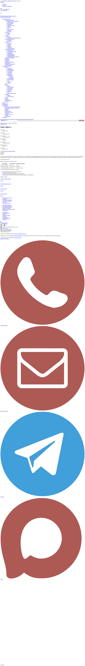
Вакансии (7, 108)
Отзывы (6, 115)
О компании (5, 105)
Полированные (10, 78)
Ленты (6, 97)
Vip (8, 28)
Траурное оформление (11, 51)
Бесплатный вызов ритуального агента (8, 16)
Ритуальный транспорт (9, 38)
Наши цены (5, 210)
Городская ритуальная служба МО (12, 107)
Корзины (7, 94)
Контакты (5, 117)
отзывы (2, 2)
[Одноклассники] (5, 225)
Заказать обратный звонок (5, 17)
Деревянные (9, 75)
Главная (2, 123)
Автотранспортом (11, 48)
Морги (4, 5)
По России (9, 43)
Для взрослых (10, 74)
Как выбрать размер (11, 151)
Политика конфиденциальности (19, 233)
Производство (8, 116)
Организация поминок (7, 207)
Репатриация (7, 62)
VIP (8, 34)
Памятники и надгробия (10, 64)
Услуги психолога (8, 65)
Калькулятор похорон (4, 238)
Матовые (11, 77)
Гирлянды (9, 90)
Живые (8, 85)
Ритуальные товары (7, 66)
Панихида (7, 60)
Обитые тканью (10, 79)
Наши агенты (5, 103)
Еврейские (9, 24)
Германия (9, 46)
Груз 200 (6, 42)
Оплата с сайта (6, 174)
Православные (10, 22)
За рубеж (9, 44)
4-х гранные (9, 71)
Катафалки (9, 41)
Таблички (7, 99)
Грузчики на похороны (9, 57)
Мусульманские (10, 23)
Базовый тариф (10, 29)
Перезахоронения (10, 54)
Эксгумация (9, 52)
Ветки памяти (10, 89)
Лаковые (11, 76)
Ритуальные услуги (6, 19)
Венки (6, 84)
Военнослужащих (10, 25)
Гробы (6, 67)
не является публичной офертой (15, 235)
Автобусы (9, 39)
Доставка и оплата (8, 114)
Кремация (7, 32)
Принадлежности (8, 100)
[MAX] (2, 12)
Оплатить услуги (6, 213)
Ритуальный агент (6, 203)
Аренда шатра (10, 50)
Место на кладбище (7, 208)
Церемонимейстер (11, 55)
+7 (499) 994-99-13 (4, 0)
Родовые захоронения (9, 61)
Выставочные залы (9, 112)
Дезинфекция (10, 53)
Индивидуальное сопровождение (14, 37)
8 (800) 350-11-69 (11, 0)
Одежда (6, 101)
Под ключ (9, 30)
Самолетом (9, 47)
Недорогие (9, 91)
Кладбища (5, 4)
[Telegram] (1, 12)
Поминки (7, 58)
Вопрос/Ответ (8, 111)
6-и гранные (9, 72)
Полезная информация (7, 6)
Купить (5, 151)
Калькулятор (5, 104)
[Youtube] (4, 225)
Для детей (9, 73)
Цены (4, 102)
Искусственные (10, 87)
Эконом (8, 26)
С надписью (9, 88)
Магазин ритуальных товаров (9, 209)
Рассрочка (9, 31)
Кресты (6, 98)
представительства (8, 229)
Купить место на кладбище (12, 21)
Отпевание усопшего (7, 205)
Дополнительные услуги (10, 49)
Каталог (6, 123)
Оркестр (9, 36)
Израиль (9, 45)
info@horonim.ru (5, 228)
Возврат (6, 110)
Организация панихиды (7, 206)
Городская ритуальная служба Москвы (12, 106)
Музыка (6, 35)
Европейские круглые (11, 93)
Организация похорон (9, 20)
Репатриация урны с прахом (13, 56)
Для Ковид (9, 68)
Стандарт (9, 27)
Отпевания (7, 59)
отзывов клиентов (17, 237)
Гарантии (7, 113)
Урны (6, 83)
